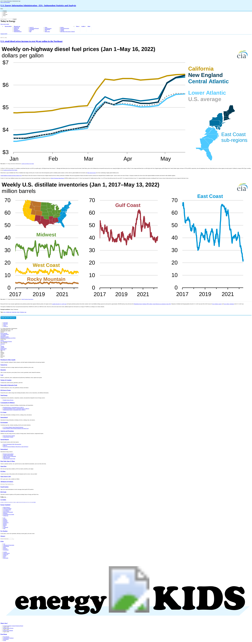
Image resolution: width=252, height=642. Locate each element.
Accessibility (3, 335)
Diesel (4, 547)
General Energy (6, 553)
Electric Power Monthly (8, 630)
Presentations (6, 639)
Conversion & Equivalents (8, 545)
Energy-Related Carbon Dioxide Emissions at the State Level (15, 428)
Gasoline (5, 552)
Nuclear (4, 519)
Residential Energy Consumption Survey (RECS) (13, 407)
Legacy (4, 325)
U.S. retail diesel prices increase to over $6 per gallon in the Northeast (31, 41)
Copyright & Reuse (5, 334)
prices (30, 30)
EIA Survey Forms (6, 390)
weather (62, 27)
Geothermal (5, 527)
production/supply (18, 31)
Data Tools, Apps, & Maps (8, 461)
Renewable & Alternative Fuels (9, 385)
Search (14, 19)
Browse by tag (17, 26)
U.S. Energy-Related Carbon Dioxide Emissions (13, 427)
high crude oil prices (91, 172)
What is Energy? (6, 507)
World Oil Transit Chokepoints (9, 456)
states (46, 27)
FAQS (5, 33)
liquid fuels (16, 27)
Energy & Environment (8, 512)
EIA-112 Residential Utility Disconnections (12, 444)
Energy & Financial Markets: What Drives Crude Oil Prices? (15, 446)
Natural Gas (4, 364)
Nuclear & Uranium (6, 380)
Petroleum (5, 513)
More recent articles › (8, 317)
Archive (83, 26)
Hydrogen (5, 521)
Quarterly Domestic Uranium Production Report (13, 625)
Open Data (5, 323)
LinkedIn (2, 347)
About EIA (5, 322)
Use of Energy (6, 510)
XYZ (34, 502)
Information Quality (5, 336)
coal (46, 30)
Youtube (2, 346)
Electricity (3, 370)
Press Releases (6, 636)
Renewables (5, 558)
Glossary (2, 33)
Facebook (3, 343)
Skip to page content (5, 24)
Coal (2, 375)
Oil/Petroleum (6, 546)
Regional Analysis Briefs (8, 453)
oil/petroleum (17, 30)
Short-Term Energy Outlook (9, 435)
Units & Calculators (7, 508)
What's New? (4, 623)
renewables (47, 31)
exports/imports (48, 28)
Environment (4, 422)
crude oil (31, 27)
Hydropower (5, 522)
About (89, 26)
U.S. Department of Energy (6, 341)
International (4, 417)
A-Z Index (3, 499)
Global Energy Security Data (9, 458)
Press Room (4, 634)
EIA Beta (3, 471)
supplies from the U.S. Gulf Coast (59, 303)
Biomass (5, 524)
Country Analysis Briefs (8, 455)
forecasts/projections (64, 28)
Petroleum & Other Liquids (8, 359)
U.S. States (3, 412)
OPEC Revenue (6, 457)
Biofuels (5, 523)
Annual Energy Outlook (8, 436)
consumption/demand (34, 28)
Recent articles (8, 26)
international (47, 29)
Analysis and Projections (7, 431)
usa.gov (2, 340)
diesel (18, 312)
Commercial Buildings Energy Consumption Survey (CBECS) (16, 408)
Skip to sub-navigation (5, 2)
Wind (4, 526)
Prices (77, 26)
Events (4, 640)
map (30, 31)
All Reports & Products (7, 481)
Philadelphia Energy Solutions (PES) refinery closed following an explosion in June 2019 (152, 303)
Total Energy (4, 395)
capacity (62, 30)
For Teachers (4, 531)
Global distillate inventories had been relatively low (11, 175)
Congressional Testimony (8, 638)
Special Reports (5, 439)
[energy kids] (126, 620)
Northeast (22, 312)
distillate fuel (8, 312)
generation (31, 29)
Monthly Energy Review (8, 400)
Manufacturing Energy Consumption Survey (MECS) (14, 409)
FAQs (2, 541)
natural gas (16, 28)
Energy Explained (5, 504)
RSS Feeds (3, 349)
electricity (16, 29)
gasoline (62, 29)
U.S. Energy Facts (7, 509)
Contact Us (5, 326)
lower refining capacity (217, 303)
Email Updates (4, 348)
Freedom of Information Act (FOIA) (8, 338)
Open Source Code (6, 476)
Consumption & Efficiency (8, 402)
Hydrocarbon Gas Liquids (8, 514)
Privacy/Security (4, 333)
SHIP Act (5, 445)
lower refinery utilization (229, 303)
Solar (4, 528)
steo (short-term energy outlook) (67, 31)
